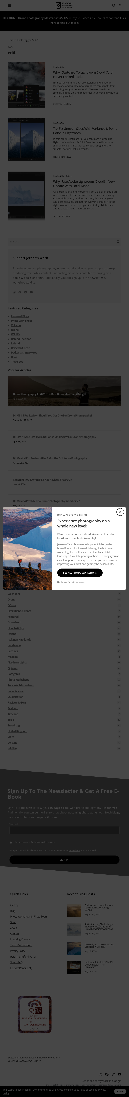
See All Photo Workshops (80, 572)
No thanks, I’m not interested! (70, 581)
